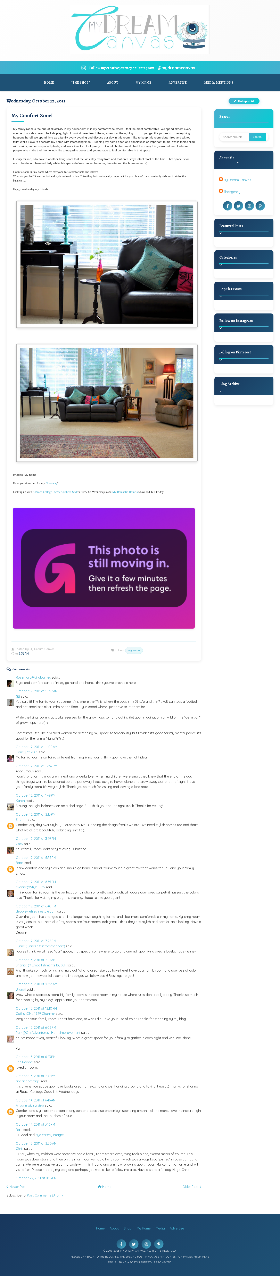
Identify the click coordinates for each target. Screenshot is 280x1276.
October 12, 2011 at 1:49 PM (35, 795)
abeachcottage (28, 1081)
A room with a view (30, 1105)
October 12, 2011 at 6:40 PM (36, 906)
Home (49, 82)
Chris (19, 1149)
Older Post (190, 1187)
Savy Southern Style (66, 492)
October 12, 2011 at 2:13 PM (35, 814)
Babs (20, 863)
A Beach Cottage (42, 492)
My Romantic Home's (125, 492)
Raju (19, 1130)
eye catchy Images (49, 1135)
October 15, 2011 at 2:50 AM (36, 1143)
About (112, 82)
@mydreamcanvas (176, 67)
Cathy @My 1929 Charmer (35, 1013)
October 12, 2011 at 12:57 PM (36, 766)
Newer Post (18, 1187)
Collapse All (246, 101)
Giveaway (51, 483)
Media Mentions (218, 82)
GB (18, 696)
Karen (20, 801)
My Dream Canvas (237, 180)
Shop (128, 1228)
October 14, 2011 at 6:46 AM (36, 1100)
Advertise (178, 82)
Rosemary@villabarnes (33, 677)
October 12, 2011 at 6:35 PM (36, 882)
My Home (143, 82)
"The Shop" (80, 82)
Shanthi (21, 819)
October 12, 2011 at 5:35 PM (36, 858)
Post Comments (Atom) (45, 1195)
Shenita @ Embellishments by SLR (41, 965)
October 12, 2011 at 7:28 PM (36, 941)
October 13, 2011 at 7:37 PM (35, 1076)
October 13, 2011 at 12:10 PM (36, 1008)
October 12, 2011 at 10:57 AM (37, 691)
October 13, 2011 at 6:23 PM (36, 1057)
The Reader (24, 1062)
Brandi (21, 989)
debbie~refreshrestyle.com (36, 911)
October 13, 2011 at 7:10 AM (36, 960)
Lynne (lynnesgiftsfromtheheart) (40, 946)
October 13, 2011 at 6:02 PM (36, 1027)
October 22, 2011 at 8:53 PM (36, 1178)
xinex (19, 844)
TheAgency (231, 192)
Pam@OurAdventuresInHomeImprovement (48, 1033)
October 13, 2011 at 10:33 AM (36, 984)
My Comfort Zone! (32, 115)
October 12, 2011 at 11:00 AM (36, 747)
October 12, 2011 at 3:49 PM (36, 839)
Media (160, 1228)
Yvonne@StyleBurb (30, 887)
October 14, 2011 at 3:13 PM (35, 1124)
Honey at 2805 (27, 752)
